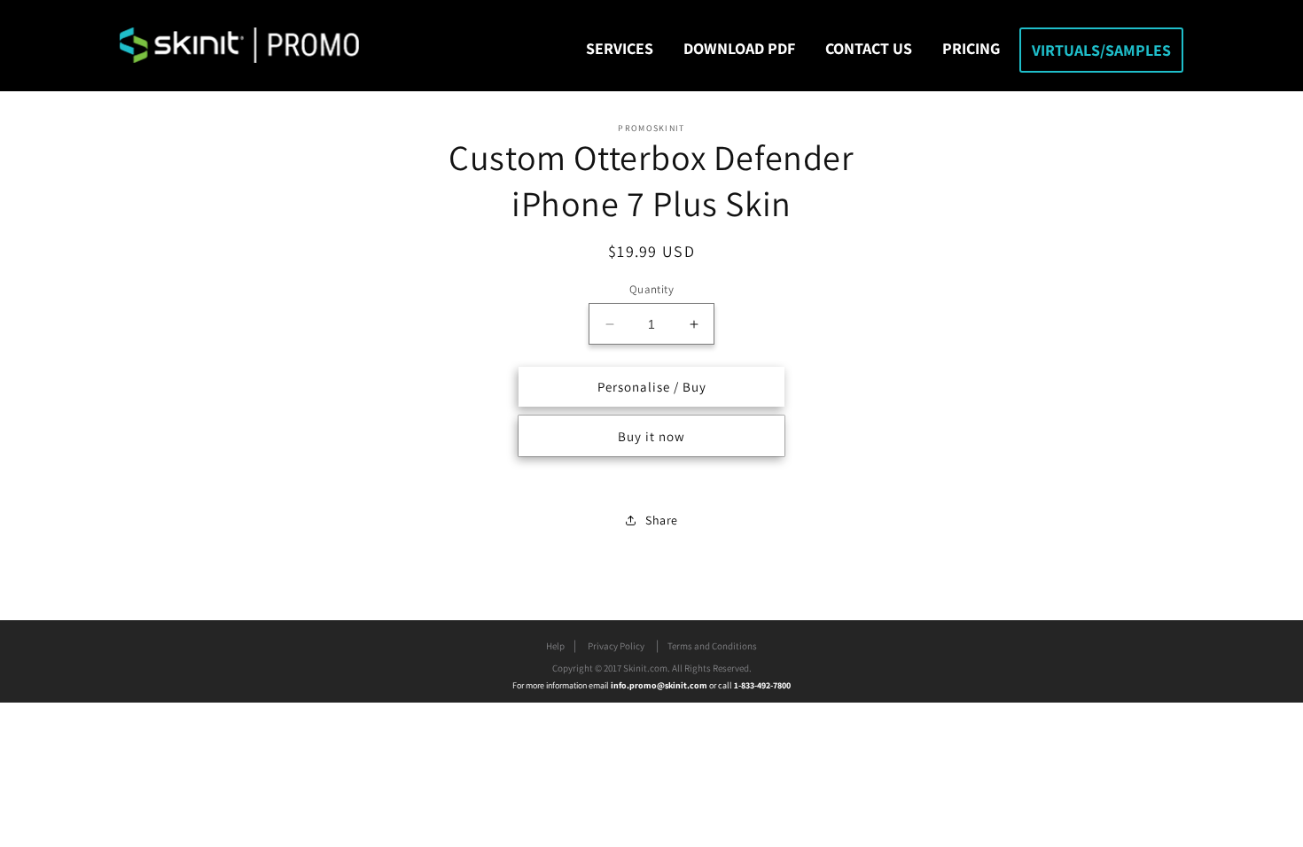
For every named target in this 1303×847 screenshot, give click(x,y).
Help (555, 646)
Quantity (651, 289)
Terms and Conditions (712, 646)
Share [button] (661, 520)
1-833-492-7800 (762, 685)
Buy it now (651, 436)
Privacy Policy (616, 646)
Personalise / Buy (651, 386)
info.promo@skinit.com (660, 685)
